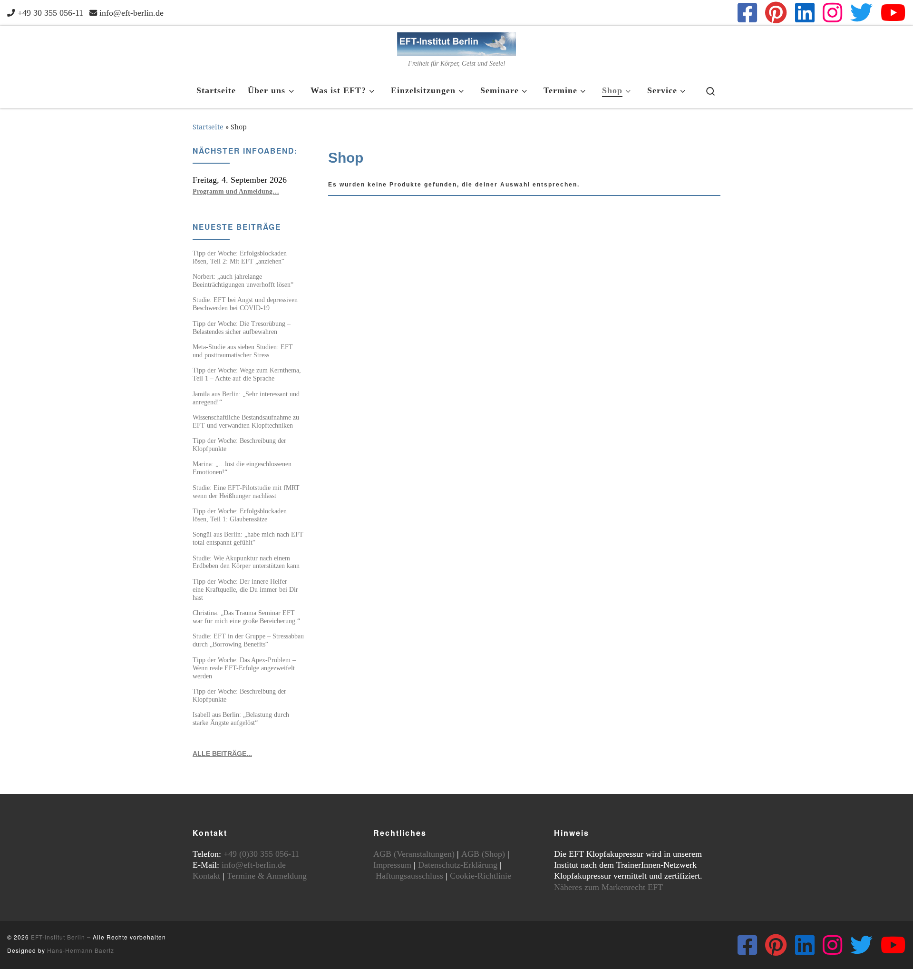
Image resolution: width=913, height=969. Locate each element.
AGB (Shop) (483, 854)
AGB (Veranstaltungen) (414, 854)
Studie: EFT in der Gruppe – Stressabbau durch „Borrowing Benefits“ (248, 640)
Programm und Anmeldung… (236, 191)
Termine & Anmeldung (267, 876)
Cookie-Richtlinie (480, 876)
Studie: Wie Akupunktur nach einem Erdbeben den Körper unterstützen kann (246, 562)
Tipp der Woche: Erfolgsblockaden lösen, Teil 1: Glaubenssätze (240, 515)
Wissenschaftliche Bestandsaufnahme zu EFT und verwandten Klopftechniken (246, 421)
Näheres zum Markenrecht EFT (608, 887)
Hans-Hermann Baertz (80, 950)
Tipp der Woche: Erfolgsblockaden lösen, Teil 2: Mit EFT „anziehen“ (240, 257)
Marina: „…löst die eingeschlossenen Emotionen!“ (242, 468)
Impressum (392, 865)
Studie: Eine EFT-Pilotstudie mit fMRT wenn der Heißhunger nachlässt (246, 491)
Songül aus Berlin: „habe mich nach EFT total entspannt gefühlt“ (248, 538)
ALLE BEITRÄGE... (222, 753)
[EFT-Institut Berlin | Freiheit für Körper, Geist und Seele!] (456, 42)
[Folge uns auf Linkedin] (805, 12)
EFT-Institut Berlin (58, 937)
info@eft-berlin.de (254, 865)
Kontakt (206, 876)
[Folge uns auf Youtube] (893, 12)
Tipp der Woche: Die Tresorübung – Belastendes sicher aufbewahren (242, 327)
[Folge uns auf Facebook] (747, 12)
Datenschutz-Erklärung (457, 865)
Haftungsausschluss (409, 876)
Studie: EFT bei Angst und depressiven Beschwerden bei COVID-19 (245, 304)
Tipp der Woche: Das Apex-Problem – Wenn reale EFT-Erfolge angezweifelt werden (244, 668)
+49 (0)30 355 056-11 (261, 854)
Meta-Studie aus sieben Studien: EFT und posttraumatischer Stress (243, 351)
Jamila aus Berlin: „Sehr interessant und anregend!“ (246, 398)
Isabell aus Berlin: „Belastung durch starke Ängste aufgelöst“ (241, 718)
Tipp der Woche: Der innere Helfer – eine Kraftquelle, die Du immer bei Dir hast (245, 589)
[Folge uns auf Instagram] (832, 12)
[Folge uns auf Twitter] (861, 12)
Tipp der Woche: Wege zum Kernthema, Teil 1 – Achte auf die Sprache (247, 374)
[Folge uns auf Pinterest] (776, 12)
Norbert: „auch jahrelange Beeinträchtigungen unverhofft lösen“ (243, 280)
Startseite (208, 126)
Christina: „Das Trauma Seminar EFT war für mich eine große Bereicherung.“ (246, 617)
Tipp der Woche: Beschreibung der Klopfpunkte (239, 444)
